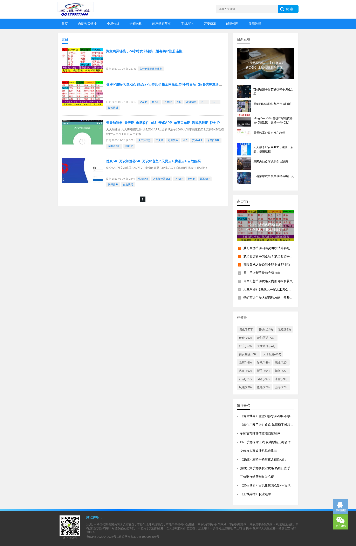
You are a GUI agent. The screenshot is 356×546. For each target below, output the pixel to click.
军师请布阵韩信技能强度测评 (260, 433)
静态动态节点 (161, 23)
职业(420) (281, 362)
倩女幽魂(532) (248, 354)
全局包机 (113, 23)
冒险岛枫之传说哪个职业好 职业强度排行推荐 (274, 264)
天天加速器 (144, 140)
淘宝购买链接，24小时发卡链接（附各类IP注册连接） (145, 51)
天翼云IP (205, 178)
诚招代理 (232, 23)
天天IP (159, 140)
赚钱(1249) (266, 329)
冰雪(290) (281, 379)
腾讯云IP (113, 184)
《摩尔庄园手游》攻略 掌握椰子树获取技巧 (270, 424)
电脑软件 (173, 140)
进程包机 (136, 23)
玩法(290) (245, 387)
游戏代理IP (114, 146)
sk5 (179, 102)
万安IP (179, 178)
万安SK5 (210, 23)
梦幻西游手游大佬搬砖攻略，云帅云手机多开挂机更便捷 (282, 297)
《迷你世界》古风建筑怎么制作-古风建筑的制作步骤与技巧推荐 (284, 485)
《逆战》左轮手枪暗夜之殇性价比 (263, 459)
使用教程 (255, 23)
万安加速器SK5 (161, 178)
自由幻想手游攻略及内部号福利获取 (268, 281)
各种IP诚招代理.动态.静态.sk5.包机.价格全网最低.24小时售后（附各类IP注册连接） (167, 84)
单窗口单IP (213, 140)
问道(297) (263, 379)
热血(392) (245, 370)
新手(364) (263, 370)
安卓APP (197, 140)
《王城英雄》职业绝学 (255, 494)
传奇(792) (245, 337)
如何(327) (281, 370)
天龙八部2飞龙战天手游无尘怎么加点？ (270, 289)
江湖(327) (245, 379)
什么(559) (245, 346)
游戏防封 (113, 107)
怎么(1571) (246, 329)
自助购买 (128, 184)
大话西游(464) (272, 354)
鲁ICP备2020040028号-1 (102, 536)
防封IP (129, 146)
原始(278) (263, 387)
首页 (65, 23)
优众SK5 (143, 178)
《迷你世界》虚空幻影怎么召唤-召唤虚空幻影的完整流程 (279, 416)
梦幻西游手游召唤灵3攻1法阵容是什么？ (271, 248)
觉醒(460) (245, 362)
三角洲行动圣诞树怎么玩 (257, 476)
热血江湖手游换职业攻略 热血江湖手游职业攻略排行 (276, 468)
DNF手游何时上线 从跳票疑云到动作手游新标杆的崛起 (277, 442)
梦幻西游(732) (266, 337)
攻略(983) (284, 329)
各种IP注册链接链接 (151, 68)
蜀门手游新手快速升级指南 (261, 273)
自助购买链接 (87, 23)
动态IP (143, 102)
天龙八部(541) (266, 346)
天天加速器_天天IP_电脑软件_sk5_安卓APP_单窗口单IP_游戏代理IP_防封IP (163, 122)
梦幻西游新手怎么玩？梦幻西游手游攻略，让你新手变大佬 (283, 256)
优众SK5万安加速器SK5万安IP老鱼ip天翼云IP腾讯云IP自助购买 (153, 161)
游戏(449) (263, 362)
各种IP (168, 102)
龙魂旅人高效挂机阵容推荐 (258, 450)
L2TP (215, 102)
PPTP (204, 102)
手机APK (187, 23)
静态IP (155, 102)
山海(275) (281, 387)
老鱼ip (191, 178)
